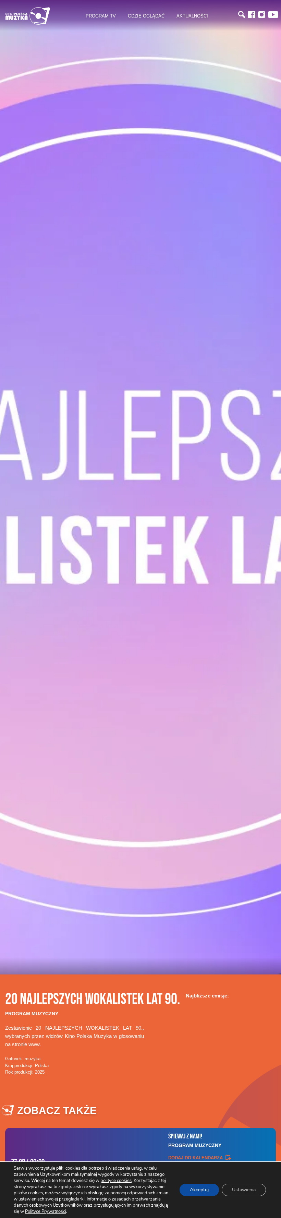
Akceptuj (199, 1189)
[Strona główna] (28, 15)
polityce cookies (116, 1181)
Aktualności (192, 16)
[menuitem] (101, 16)
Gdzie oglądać (146, 16)
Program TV (101, 16)
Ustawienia (244, 1189)
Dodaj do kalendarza (195, 1157)
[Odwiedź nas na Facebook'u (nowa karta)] (251, 14)
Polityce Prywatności (45, 1211)
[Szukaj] (241, 14)
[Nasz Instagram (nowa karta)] (261, 14)
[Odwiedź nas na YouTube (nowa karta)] (273, 14)
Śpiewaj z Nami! (194, 1140)
